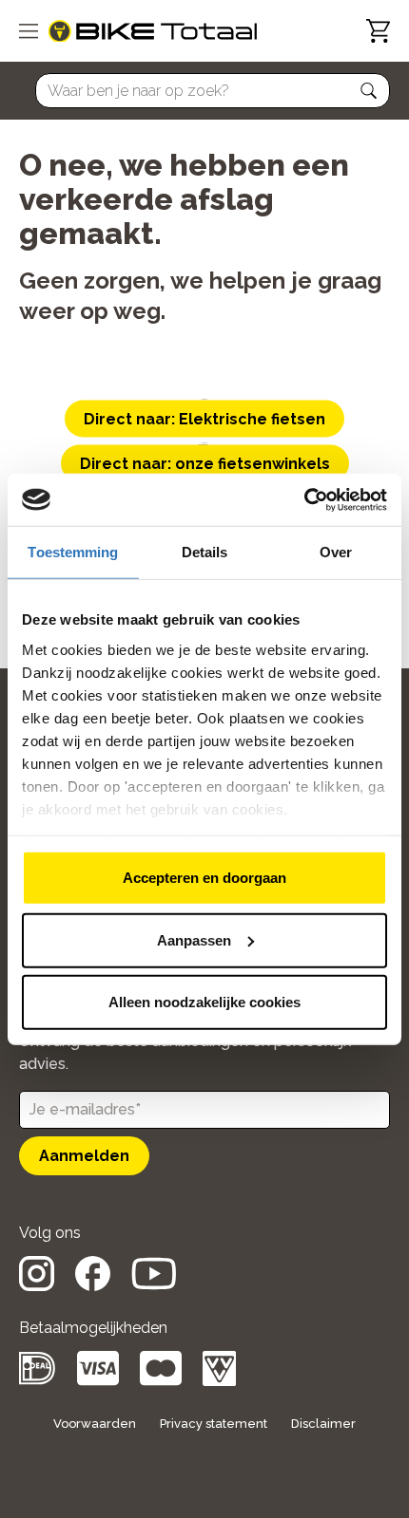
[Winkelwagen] (378, 31)
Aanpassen (194, 939)
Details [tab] (205, 552)
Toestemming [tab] (73, 552)
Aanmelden (84, 1156)
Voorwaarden (94, 1423)
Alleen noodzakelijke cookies (204, 1002)
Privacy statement (213, 1423)
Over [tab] (336, 552)
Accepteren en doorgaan (204, 878)
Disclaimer (323, 1423)
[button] (369, 91)
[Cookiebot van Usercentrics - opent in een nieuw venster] (304, 499)
